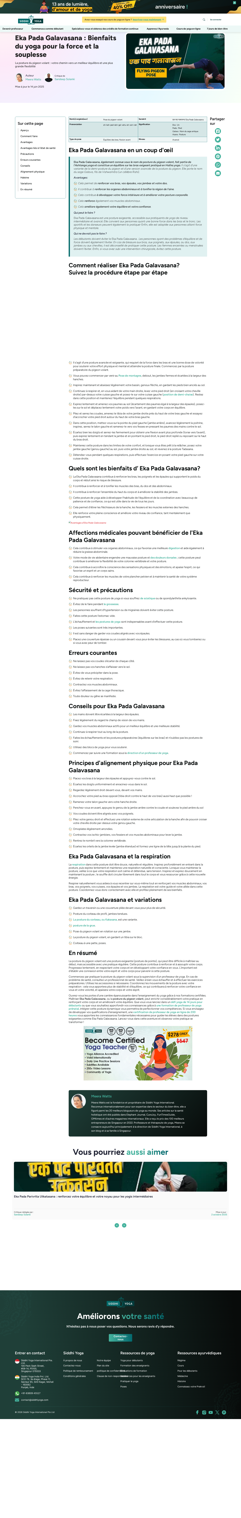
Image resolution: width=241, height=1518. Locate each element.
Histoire (181, 1381)
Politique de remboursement (78, 1371)
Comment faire (29, 136)
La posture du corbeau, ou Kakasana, (95, 919)
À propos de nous (72, 1360)
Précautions (27, 153)
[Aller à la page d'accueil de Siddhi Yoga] (30, 19)
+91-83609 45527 (30, 1393)
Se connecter (215, 19)
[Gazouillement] (218, 140)
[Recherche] (203, 19)
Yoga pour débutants (131, 1360)
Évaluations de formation (133, 1371)
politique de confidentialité (111, 1371)
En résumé (26, 189)
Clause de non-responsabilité (112, 1376)
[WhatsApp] (218, 165)
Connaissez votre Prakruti (191, 1386)
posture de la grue (84, 925)
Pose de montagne (129, 375)
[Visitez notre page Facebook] (197, 1412)
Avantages (26, 142)
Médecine (182, 1376)
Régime (181, 1360)
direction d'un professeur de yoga (147, 753)
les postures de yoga (108, 621)
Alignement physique (32, 171)
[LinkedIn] (218, 148)
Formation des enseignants (134, 1365)
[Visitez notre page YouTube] (211, 1412)
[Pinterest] (218, 156)
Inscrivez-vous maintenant (147, 19)
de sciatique (147, 598)
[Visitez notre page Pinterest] (224, 1412)
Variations (26, 183)
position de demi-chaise (178, 394)
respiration (78, 864)
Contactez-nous (120, 1338)
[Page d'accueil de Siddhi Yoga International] (120, 1302)
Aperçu (24, 130)
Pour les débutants (187, 1371)
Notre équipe (104, 1360)
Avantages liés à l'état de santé (37, 147)
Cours (180, 1365)
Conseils (25, 165)
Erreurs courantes (30, 159)
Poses (123, 1386)
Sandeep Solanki (65, 79)
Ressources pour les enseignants (137, 1376)
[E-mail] (218, 173)
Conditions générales (74, 1376)
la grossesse (111, 604)
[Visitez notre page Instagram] (204, 1412)
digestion (174, 548)
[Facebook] (218, 131)
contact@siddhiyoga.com (34, 1400)
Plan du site (103, 1365)
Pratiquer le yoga (129, 1381)
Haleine (24, 177)
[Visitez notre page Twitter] (217, 1412)
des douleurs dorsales (163, 557)
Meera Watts (33, 79)
